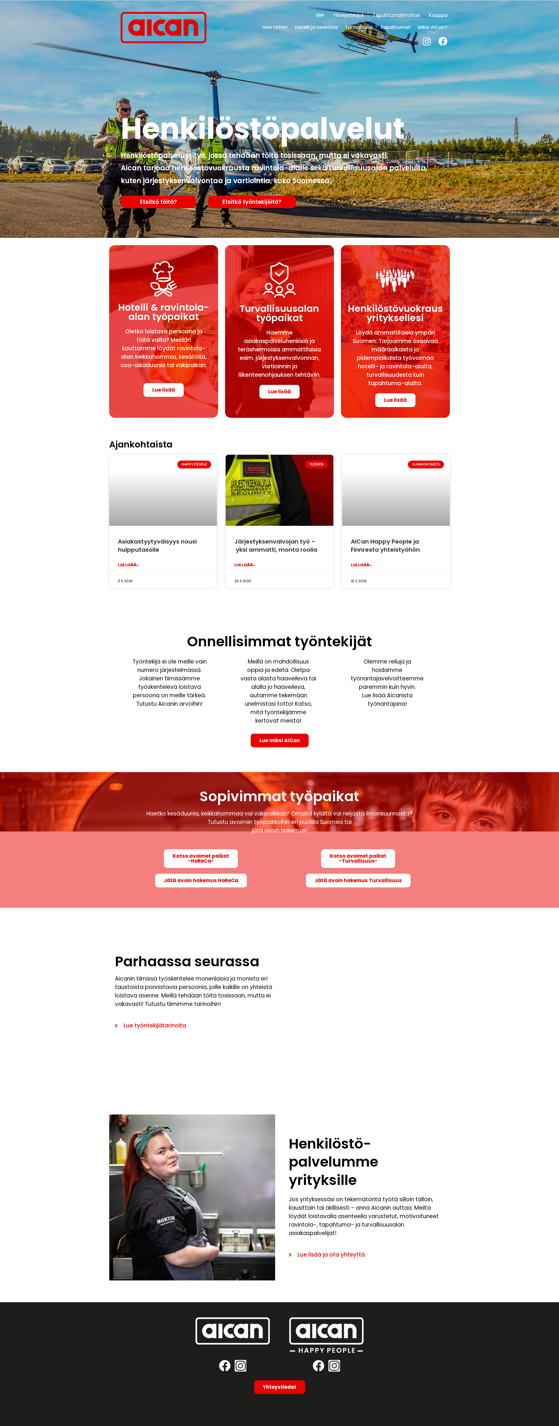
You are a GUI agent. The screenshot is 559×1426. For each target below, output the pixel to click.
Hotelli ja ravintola (316, 27)
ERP (320, 15)
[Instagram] (426, 41)
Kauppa (438, 15)
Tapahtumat (395, 27)
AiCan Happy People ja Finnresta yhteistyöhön (385, 545)
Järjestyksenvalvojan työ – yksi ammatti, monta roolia (275, 545)
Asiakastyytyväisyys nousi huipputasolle (157, 545)
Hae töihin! (275, 27)
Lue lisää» (128, 564)
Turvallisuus (359, 27)
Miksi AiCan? (432, 27)
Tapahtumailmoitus (396, 15)
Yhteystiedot (348, 15)
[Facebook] (442, 41)
